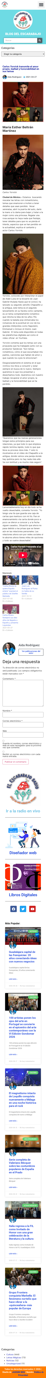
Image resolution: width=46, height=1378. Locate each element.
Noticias (10, 1360)
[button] (41, 4)
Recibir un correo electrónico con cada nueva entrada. (21, 755)
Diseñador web (23, 852)
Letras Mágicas (13, 1357)
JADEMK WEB (18, 1372)
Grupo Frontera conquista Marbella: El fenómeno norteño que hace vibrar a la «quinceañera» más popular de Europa (22, 1300)
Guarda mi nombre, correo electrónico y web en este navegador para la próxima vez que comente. (22, 745)
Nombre (7, 711)
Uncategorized (13, 1363)
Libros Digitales (23, 894)
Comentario (9, 679)
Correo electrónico (12, 721)
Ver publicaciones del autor (31, 652)
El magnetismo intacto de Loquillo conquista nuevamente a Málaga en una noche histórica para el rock (22, 1099)
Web (5, 731)
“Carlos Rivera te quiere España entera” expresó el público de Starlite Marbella (10, 591)
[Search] (39, 40)
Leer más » (13, 979)
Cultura (9, 1354)
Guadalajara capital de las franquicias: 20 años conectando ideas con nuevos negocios (23, 956)
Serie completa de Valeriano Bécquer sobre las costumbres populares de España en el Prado (22, 1166)
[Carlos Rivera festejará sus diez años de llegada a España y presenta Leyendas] (11, 609)
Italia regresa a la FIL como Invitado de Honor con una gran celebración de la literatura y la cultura (21, 1232)
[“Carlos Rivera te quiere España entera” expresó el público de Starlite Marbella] (11, 580)
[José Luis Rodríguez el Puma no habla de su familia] (30, 580)
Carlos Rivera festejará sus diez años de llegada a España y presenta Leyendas (10, 620)
